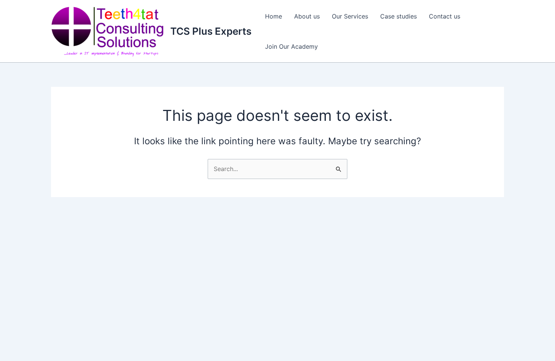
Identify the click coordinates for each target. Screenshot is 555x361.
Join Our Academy (291, 46)
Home (273, 16)
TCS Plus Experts (210, 31)
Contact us (444, 16)
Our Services (350, 16)
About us (307, 16)
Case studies (398, 16)
